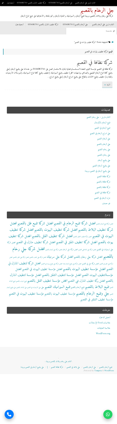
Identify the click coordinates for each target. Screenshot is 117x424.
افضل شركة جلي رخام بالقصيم (88, 256)
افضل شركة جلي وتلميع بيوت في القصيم (51, 263)
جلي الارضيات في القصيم (34, 287)
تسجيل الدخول (104, 317)
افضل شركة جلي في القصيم (90, 263)
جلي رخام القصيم (104, 150)
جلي (42, 287)
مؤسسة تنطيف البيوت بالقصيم (59, 294)
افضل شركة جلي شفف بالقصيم (38, 257)
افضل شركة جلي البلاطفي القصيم (87, 249)
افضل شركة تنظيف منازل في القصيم (35, 242)
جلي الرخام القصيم (103, 139)
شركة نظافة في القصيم (94, 62)
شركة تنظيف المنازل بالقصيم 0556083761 (31, 3)
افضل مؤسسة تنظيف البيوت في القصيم (42, 269)
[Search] (2, 3)
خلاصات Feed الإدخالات (99, 323)
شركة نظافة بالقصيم (103, 182)
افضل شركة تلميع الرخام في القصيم (75, 223)
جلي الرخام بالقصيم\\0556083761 (61, 3)
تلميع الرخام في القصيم (102, 128)
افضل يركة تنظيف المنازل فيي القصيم (86, 281)
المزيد (108, 84)
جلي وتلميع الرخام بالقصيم (92, 293)
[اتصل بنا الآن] (9, 414)
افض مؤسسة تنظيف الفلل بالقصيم (47, 281)
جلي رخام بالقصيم (103, 155)
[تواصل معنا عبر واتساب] (107, 414)
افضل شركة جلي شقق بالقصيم (21, 257)
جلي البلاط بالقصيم (21, 287)
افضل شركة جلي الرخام (70, 249)
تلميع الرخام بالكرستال (102, 123)
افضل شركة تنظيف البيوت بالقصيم (56, 229)
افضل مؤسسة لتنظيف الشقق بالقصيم (61, 275)
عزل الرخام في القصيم (102, 198)
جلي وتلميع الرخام (104, 160)
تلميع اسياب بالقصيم (21, 281)
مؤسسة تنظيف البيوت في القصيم (26, 294)
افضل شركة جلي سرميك (60, 257)
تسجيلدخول (10, 3)
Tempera (98, 371)
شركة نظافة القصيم (103, 177)
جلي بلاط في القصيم (73, 367)
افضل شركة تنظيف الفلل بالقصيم (52, 236)
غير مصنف (106, 203)
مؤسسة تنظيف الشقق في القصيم (96, 299)
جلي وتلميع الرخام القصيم (101, 166)
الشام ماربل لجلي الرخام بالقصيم (85, 3)
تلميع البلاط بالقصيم (97, 287)
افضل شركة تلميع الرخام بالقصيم (104, 223)
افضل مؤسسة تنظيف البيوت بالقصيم (84, 269)
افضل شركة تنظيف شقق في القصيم (76, 242)
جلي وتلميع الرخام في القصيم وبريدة (97, 171)
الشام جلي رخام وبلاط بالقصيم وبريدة (58, 361)
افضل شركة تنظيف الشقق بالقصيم (82, 236)
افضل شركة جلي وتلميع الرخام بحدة (72, 263)
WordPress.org (103, 334)
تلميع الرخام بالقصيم (77, 287)
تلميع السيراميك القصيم (57, 287)
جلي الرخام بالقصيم (97, 11)
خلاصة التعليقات (103, 328)
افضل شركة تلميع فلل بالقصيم (35, 223)
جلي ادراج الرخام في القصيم (100, 133)
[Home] (112, 42)
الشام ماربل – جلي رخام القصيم (98, 117)
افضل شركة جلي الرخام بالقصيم (54, 249)
